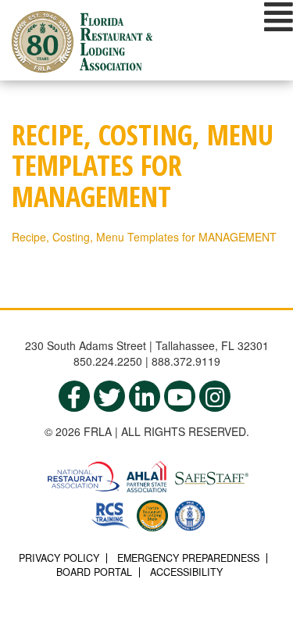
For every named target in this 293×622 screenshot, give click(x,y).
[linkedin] (144, 396)
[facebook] (74, 396)
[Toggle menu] (278, 16)
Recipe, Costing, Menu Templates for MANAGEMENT (144, 237)
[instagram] (214, 396)
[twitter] (109, 396)
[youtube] (179, 396)
